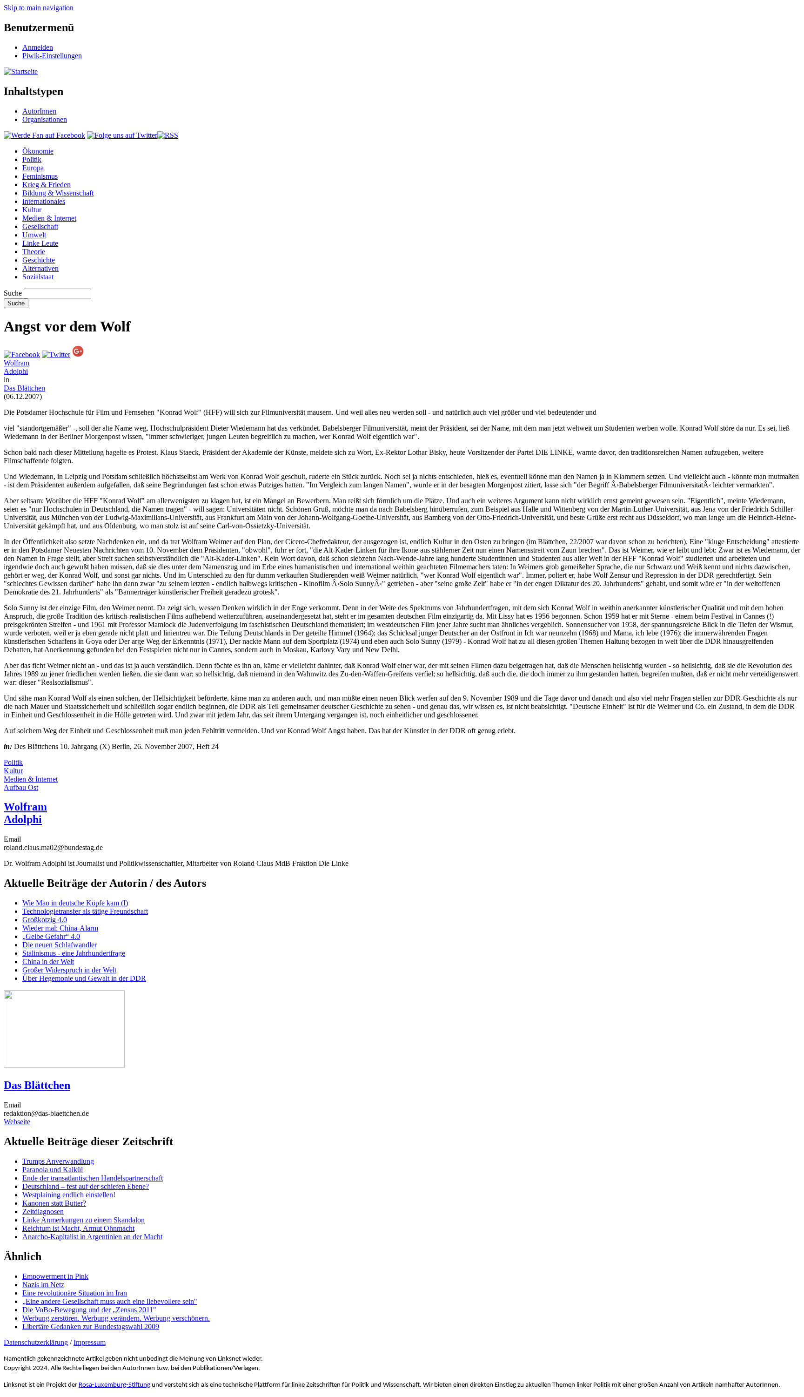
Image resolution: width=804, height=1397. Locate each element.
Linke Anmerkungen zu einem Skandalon (83, 1220)
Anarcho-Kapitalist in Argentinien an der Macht (92, 1237)
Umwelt (34, 235)
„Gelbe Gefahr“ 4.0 (51, 936)
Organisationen (44, 119)
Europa (33, 168)
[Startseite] (21, 71)
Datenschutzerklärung (36, 1342)
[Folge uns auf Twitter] (122, 135)
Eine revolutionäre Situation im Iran (74, 1293)
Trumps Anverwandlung (58, 1161)
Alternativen (40, 268)
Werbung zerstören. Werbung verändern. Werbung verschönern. (116, 1318)
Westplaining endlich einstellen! (68, 1195)
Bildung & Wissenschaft (58, 193)
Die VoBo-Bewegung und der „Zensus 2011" (89, 1310)
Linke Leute (40, 243)
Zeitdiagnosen (43, 1211)
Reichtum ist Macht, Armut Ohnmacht (78, 1228)
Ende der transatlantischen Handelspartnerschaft (92, 1178)
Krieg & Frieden (46, 185)
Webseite (17, 1122)
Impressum (90, 1342)
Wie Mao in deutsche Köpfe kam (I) (75, 903)
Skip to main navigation (39, 8)
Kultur (31, 210)
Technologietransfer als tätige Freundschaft (85, 911)
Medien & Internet (49, 218)
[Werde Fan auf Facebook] (44, 135)
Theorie (33, 252)
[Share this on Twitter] (56, 354)
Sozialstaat (38, 277)
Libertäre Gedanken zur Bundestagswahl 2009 (90, 1326)
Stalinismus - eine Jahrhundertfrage (73, 953)
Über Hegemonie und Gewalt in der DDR (84, 978)
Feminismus (40, 176)
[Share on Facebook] (22, 354)
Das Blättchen (24, 388)
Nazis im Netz (43, 1285)
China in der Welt (48, 961)
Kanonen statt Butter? (54, 1203)
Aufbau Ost (21, 787)
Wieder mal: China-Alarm (60, 928)
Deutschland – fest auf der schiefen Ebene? (85, 1186)
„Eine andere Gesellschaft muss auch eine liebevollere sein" (109, 1301)
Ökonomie (38, 151)
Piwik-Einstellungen (52, 56)
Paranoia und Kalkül (52, 1170)
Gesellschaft (40, 226)
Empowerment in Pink (55, 1276)
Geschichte (38, 260)
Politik (31, 159)
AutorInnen (39, 111)
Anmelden (37, 47)
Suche (13, 293)
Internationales (43, 201)
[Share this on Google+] (78, 354)
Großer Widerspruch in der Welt (69, 970)
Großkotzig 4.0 (44, 920)
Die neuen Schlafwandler (59, 945)
